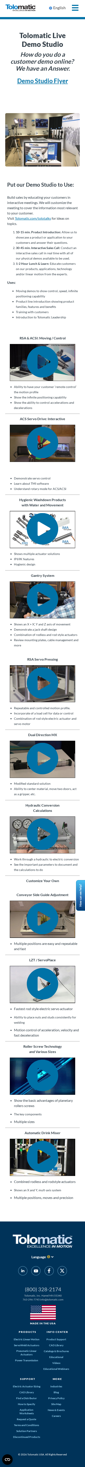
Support (27, 1379)
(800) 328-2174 (43, 1289)
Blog (56, 1392)
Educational (56, 1357)
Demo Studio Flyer (42, 80)
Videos (56, 1363)
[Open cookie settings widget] (7, 1459)
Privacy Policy (56, 1398)
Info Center (57, 1332)
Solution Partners (26, 1431)
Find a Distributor (26, 1398)
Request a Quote (26, 1419)
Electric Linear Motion (26, 1339)
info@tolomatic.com (51, 1299)
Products (27, 1332)
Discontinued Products (26, 1437)
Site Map (56, 1404)
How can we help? (80, 895)
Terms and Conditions (26, 1425)
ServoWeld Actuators (26, 1345)
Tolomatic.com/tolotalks (33, 218)
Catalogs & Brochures (56, 1351)
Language (38, 1257)
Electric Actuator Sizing (26, 1386)
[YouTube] (36, 1271)
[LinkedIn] (23, 1271)
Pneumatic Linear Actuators (26, 1352)
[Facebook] (49, 1271)
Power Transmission (26, 1360)
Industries (56, 1386)
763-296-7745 (31, 1299)
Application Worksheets (26, 1411)
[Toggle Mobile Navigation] (73, 7)
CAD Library (56, 1345)
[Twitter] (62, 1271)
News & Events (56, 1410)
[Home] (20, 8)
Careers (56, 1416)
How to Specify (26, 1404)
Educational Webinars (56, 1368)
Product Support (56, 1339)
